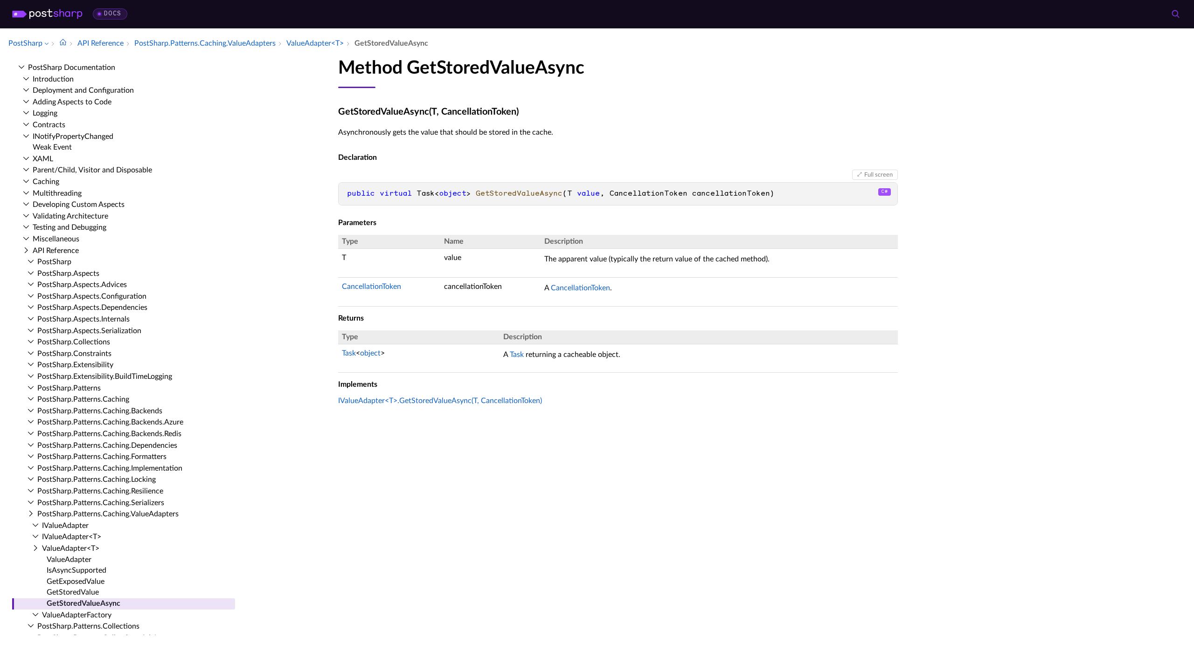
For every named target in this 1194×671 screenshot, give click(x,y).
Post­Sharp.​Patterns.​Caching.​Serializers (100, 503)
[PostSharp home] (47, 14)
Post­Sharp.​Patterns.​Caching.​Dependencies (107, 445)
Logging (45, 113)
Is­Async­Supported (76, 570)
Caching (46, 181)
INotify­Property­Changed (73, 136)
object (370, 353)
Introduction (53, 79)
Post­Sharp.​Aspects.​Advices (82, 284)
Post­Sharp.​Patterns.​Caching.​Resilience (100, 491)
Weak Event (52, 147)
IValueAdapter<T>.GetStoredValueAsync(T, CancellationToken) (440, 400)
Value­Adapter (69, 559)
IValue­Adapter (65, 525)
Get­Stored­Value (73, 592)
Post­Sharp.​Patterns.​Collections (88, 626)
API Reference (56, 250)
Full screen (878, 175)
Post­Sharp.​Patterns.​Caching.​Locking (96, 479)
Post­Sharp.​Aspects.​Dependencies (92, 307)
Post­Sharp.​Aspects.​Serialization (89, 331)
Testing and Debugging (69, 227)
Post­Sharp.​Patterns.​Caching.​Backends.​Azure (110, 422)
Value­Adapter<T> (70, 548)
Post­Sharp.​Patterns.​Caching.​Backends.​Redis (109, 434)
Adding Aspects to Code (72, 102)
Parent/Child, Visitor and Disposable (92, 170)
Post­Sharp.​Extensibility (75, 365)
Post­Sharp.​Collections (73, 342)
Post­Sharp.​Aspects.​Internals (83, 319)
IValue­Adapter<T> (71, 537)
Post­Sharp (54, 262)
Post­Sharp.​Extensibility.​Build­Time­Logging (104, 376)
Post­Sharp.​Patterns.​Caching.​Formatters (102, 456)
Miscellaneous (56, 239)
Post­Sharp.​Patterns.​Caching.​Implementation (109, 468)
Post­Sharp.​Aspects (68, 273)
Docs (112, 14)
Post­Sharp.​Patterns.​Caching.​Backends (99, 411)
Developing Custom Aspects (79, 204)
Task (349, 353)
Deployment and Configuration (83, 90)
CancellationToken (371, 286)
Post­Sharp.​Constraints (74, 353)
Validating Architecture (70, 216)
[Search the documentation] (1175, 14)
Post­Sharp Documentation (71, 67)
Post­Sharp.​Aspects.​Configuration (91, 296)
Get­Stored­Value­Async (83, 603)
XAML (43, 159)
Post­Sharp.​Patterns (69, 388)
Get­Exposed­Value (75, 581)
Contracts (49, 125)
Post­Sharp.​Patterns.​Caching (83, 399)
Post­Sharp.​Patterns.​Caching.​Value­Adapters (108, 514)
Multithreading (57, 193)
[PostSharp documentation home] (63, 43)
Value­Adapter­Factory (76, 615)
